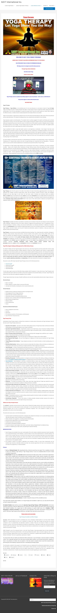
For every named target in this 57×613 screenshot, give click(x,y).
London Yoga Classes (9, 5)
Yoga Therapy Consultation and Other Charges (28, 516)
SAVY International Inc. (11, 2)
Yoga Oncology (9, 263)
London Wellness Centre (36, 5)
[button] (49, 8)
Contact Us (45, 5)
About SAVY (51, 5)
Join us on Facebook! (21, 575)
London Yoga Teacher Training (22, 5)
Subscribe (47, 590)
